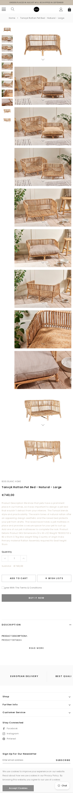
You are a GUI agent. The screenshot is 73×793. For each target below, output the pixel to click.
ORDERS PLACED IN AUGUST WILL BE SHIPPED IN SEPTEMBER (36, 2)
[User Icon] (61, 9)
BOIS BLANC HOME (11, 481)
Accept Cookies (18, 788)
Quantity (7, 551)
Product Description (13, 636)
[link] (7, 29)
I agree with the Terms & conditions (22, 587)
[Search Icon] (12, 9)
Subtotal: (7, 566)
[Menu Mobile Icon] (4, 9)
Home (12, 18)
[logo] (36, 9)
